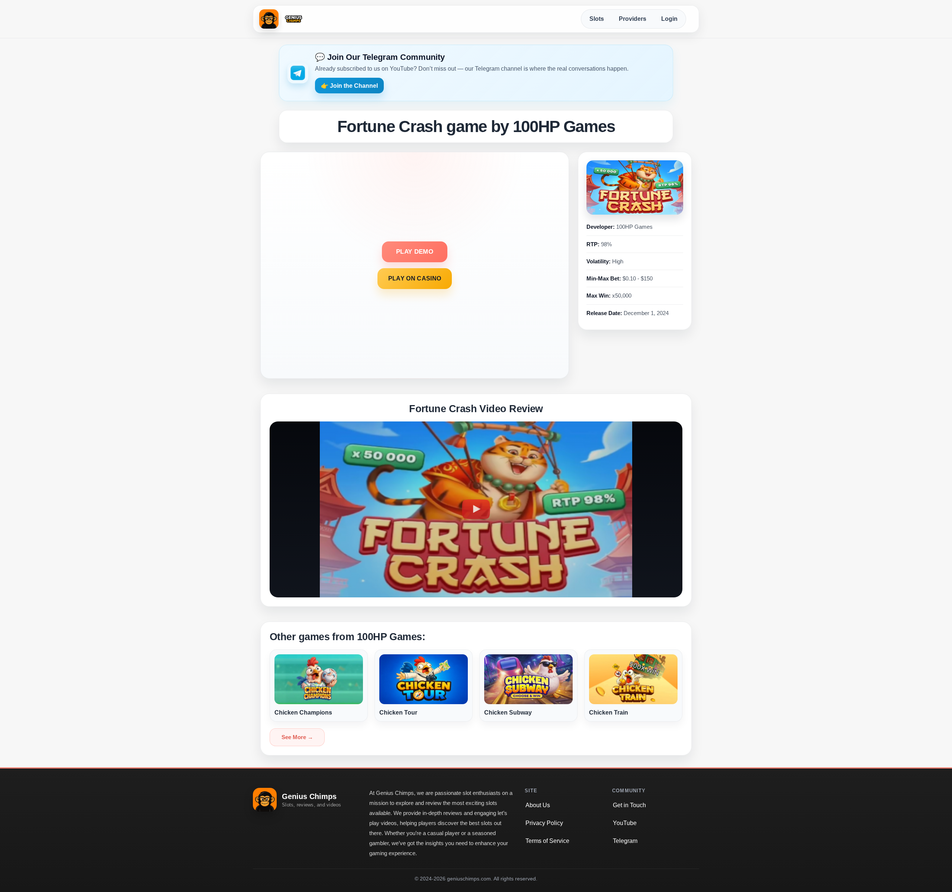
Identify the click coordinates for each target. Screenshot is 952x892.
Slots (596, 19)
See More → (297, 737)
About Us (537, 805)
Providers (632, 19)
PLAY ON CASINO (414, 278)
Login (669, 19)
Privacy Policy (544, 823)
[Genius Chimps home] (282, 19)
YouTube (625, 823)
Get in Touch (629, 805)
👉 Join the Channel (349, 86)
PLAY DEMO (414, 251)
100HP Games (634, 227)
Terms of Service (547, 841)
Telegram (625, 841)
